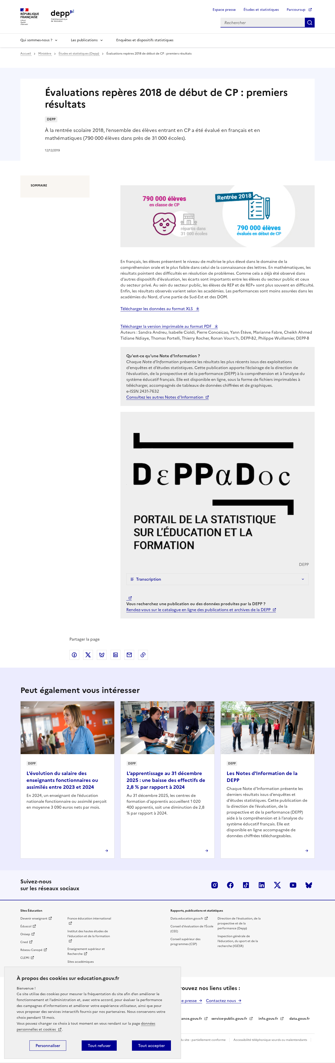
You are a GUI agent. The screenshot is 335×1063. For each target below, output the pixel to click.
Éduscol (25, 926)
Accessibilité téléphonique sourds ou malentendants (270, 1040)
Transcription (148, 579)
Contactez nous (221, 1001)
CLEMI (24, 958)
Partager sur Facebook (74, 655)
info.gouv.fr (268, 1018)
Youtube (293, 885)
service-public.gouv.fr (229, 1018)
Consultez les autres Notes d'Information (164, 397)
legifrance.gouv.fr (187, 1018)
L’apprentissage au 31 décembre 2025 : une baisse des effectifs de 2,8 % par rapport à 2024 (166, 780)
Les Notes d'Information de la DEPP (262, 777)
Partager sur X (88, 655)
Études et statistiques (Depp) (79, 53)
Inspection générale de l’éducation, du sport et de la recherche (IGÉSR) (238, 941)
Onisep (25, 934)
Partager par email (129, 655)
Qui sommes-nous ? (36, 40)
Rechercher (310, 23)
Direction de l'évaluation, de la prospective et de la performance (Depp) (239, 923)
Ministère (45, 53)
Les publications (84, 40)
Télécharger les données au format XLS (157, 309)
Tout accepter (151, 1046)
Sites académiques (80, 962)
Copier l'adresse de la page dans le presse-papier (143, 655)
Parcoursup (296, 9)
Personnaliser (48, 1046)
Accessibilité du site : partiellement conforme (194, 1040)
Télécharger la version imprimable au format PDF (166, 326)
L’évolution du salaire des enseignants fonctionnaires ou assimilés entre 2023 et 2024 (62, 780)
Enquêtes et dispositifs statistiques (144, 40)
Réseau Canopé (31, 950)
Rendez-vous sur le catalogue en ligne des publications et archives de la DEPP (198, 610)
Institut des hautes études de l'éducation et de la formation (88, 933)
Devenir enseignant (33, 918)
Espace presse (224, 9)
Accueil (26, 53)
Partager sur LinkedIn (115, 655)
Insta (214, 885)
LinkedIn (262, 885)
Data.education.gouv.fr (186, 918)
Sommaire (39, 185)
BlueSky (309, 885)
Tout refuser (99, 1046)
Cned (24, 942)
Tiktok (246, 885)
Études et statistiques (261, 9)
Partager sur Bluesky (102, 655)
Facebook (230, 885)
